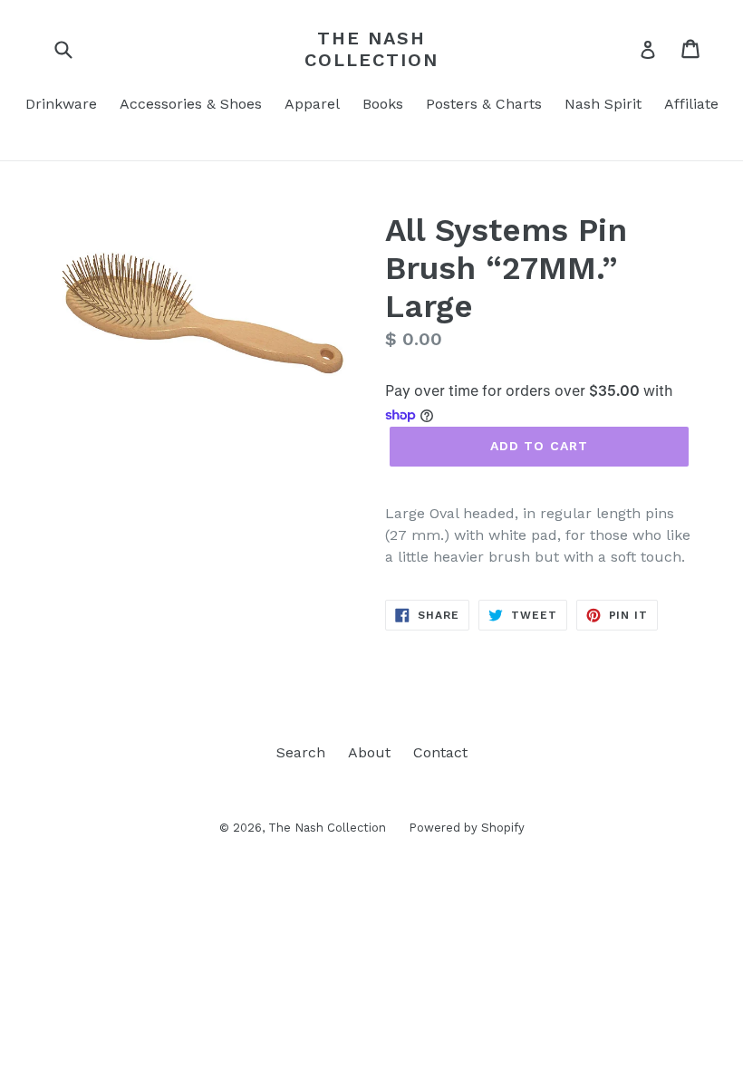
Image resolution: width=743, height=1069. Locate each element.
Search (300, 752)
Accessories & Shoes (191, 103)
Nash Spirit (603, 103)
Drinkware (61, 103)
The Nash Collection (371, 49)
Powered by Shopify (467, 827)
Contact (440, 752)
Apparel (312, 103)
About (369, 752)
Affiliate (691, 103)
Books (382, 103)
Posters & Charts (484, 103)
